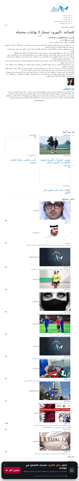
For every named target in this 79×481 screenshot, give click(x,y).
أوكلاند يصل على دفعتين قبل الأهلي (56, 191)
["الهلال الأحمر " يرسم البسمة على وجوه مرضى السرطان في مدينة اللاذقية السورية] (55, 368)
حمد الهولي (67, 223)
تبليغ (61, 40)
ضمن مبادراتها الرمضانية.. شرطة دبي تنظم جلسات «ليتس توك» (52, 454)
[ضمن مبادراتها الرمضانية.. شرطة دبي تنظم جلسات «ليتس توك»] (55, 441)
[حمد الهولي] (55, 210)
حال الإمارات (66, 17)
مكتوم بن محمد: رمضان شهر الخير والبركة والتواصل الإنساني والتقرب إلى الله (48, 245)
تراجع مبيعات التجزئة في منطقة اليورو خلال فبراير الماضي (53, 403)
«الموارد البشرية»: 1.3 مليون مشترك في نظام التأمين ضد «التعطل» (51, 358)
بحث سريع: (71, 456)
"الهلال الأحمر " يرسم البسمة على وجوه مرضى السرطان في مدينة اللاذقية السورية (47, 381)
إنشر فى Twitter (68, 38)
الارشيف (71, 27)
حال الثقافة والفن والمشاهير (62, 21)
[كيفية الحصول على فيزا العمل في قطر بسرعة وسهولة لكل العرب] (55, 413)
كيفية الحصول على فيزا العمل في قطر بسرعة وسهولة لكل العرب (51, 425)
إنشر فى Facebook (55, 38)
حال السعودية (66, 15)
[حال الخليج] (59, 7)
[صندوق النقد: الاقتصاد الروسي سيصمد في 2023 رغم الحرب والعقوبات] (55, 257)
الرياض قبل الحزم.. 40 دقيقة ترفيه (60, 336)
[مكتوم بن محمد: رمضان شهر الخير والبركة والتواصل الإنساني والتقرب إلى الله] (55, 232)
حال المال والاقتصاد (64, 23)
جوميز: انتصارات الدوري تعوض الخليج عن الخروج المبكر (55, 161)
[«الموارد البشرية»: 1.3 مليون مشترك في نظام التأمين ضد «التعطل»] (55, 346)
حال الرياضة (66, 19)
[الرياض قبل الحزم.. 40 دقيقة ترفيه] (55, 324)
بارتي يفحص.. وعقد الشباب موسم (23, 161)
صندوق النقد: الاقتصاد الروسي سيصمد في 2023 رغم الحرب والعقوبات (50, 269)
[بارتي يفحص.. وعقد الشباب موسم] (60, 427)
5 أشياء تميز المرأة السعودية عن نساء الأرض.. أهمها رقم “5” (53, 314)
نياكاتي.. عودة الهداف (64, 291)
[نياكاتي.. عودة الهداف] (55, 279)
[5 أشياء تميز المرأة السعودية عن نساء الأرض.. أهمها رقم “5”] (55, 301)
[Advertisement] (39, 115)
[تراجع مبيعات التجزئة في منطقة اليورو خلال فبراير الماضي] (55, 391)
